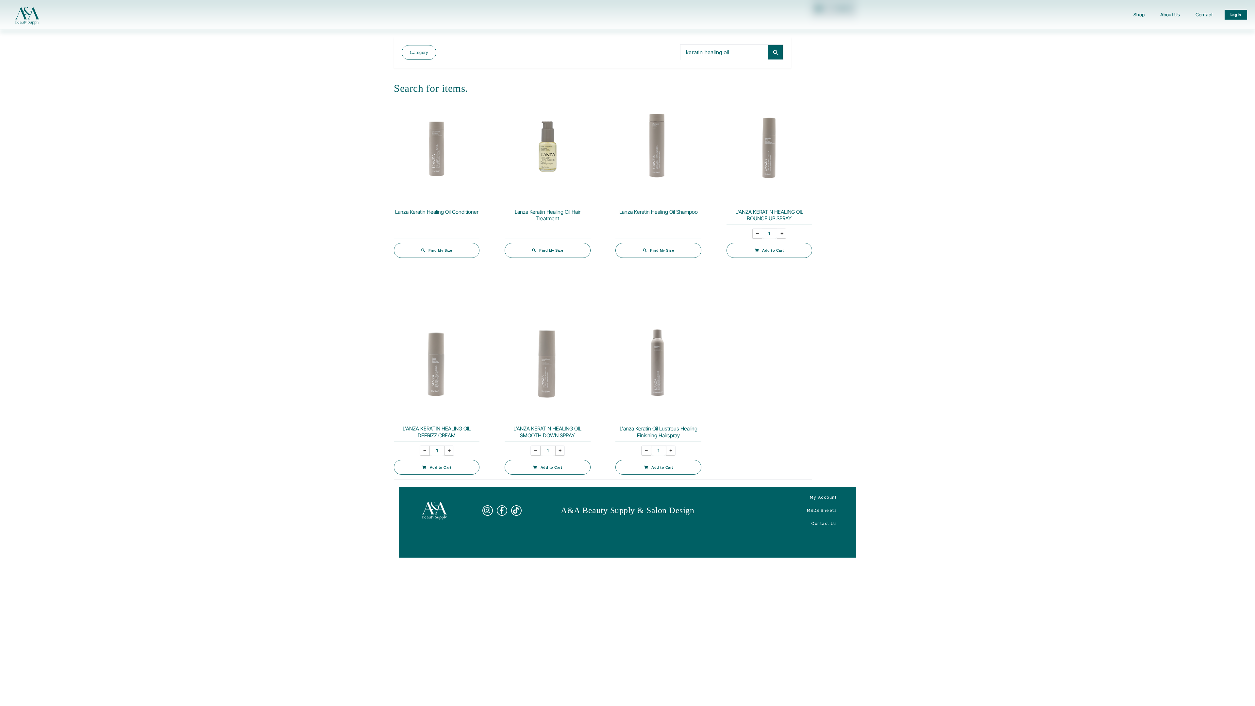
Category (419, 52)
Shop (1139, 14)
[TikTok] (516, 510)
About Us (1170, 14)
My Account (823, 497)
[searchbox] (723, 52)
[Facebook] (502, 510)
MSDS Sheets (822, 510)
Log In (1236, 14)
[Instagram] (487, 510)
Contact (1204, 14)
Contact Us (824, 523)
